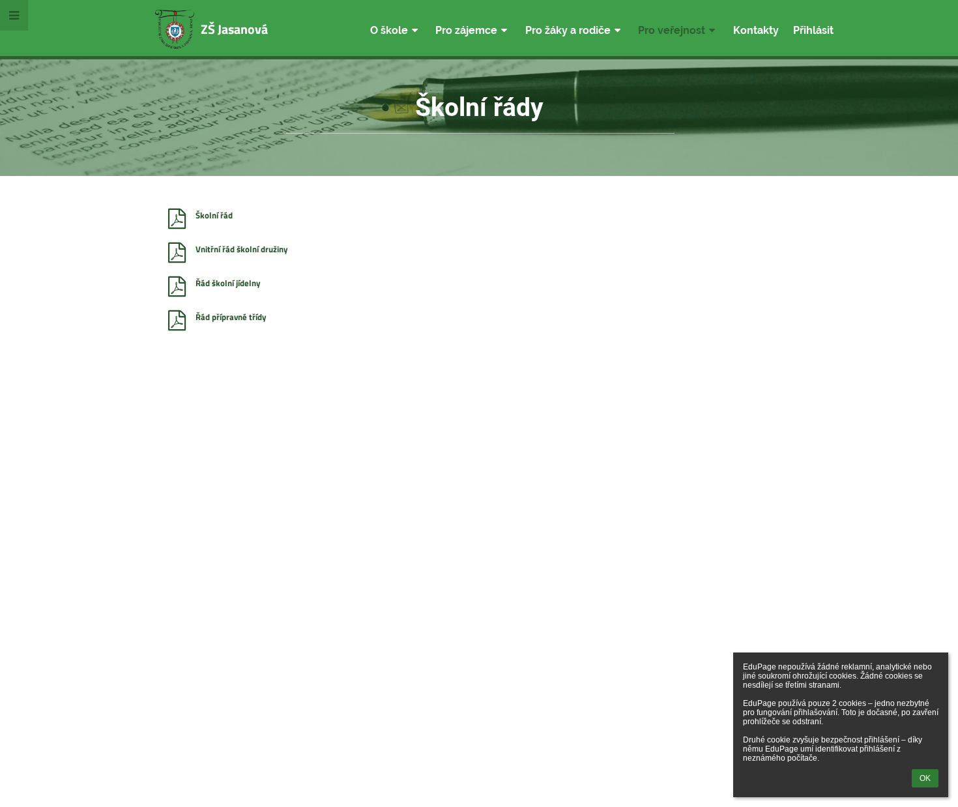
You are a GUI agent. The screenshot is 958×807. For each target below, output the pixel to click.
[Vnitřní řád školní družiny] (177, 252)
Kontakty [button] (756, 30)
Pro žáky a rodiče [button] (568, 30)
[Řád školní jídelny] (177, 286)
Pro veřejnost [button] (671, 30)
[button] (14, 15)
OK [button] (925, 778)
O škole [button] (389, 30)
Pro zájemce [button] (466, 30)
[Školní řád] (177, 219)
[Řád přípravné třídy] (177, 320)
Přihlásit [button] (813, 30)
